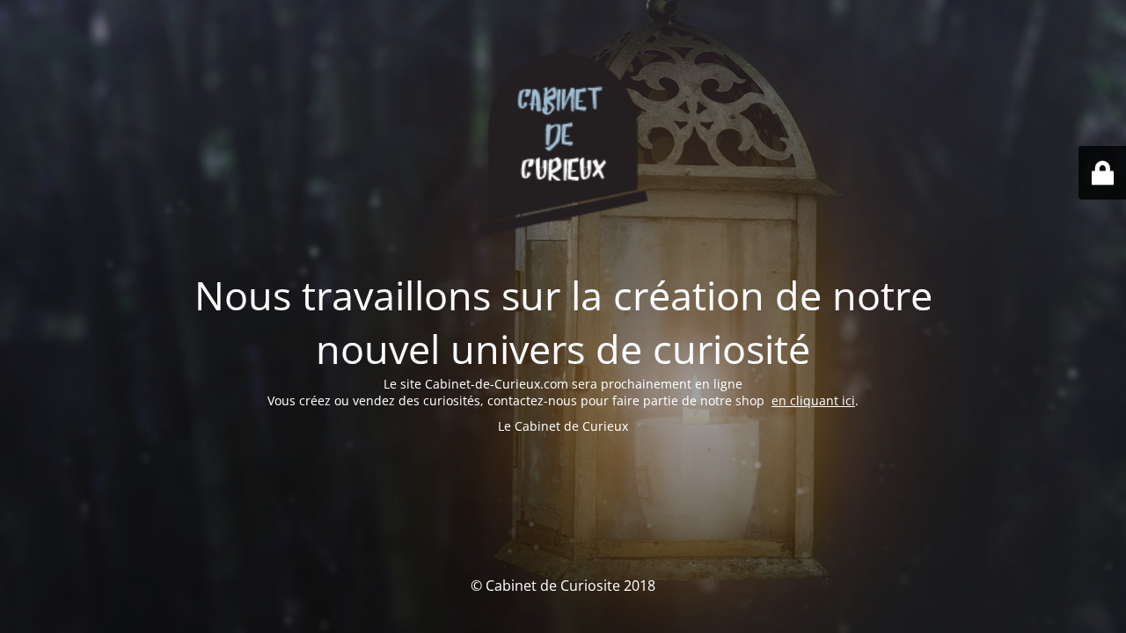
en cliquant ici (813, 400)
